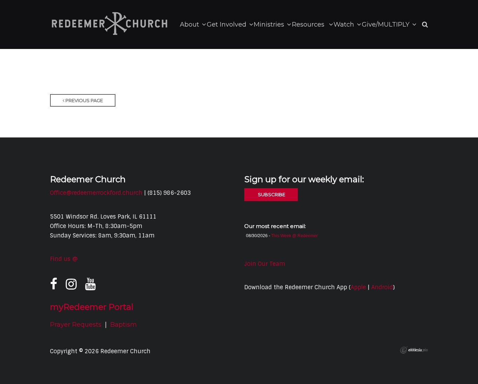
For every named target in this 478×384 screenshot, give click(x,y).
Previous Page (83, 100)
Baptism (123, 324)
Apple (358, 287)
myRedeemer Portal (91, 307)
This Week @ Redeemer (294, 235)
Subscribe (271, 194)
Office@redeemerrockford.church (96, 193)
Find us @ (64, 259)
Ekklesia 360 (414, 350)
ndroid (384, 287)
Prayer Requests (75, 324)
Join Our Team (264, 264)
